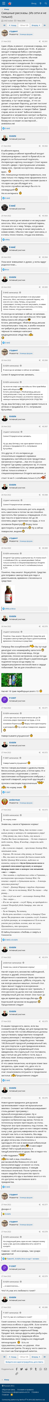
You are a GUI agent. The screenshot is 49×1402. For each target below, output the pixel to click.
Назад (13, 25)
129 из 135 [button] (24, 25)
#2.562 (45, 146)
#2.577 (45, 1204)
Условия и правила (25, 1389)
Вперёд (35, 25)
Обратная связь (8, 1389)
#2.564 (45, 257)
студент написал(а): (11, 432)
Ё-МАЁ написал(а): (10, 292)
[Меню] (4, 3)
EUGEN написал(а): (11, 365)
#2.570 (45, 626)
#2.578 (45, 1232)
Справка (35, 1392)
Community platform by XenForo (23, 1400)
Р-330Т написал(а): (11, 758)
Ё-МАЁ (12, 205)
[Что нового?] (40, 3)
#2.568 (45, 495)
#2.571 (45, 708)
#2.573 (45, 810)
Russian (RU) (9, 1385)
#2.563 (45, 216)
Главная (5, 1394)
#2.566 (45, 360)
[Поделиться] (39, 41)
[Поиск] (45, 3)
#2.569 (45, 548)
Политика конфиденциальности (16, 1392)
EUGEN (12, 136)
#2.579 (45, 1276)
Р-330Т (12, 697)
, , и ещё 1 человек (23, 1259)
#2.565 (45, 287)
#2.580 (45, 1307)
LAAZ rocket (8, 20)
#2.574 (45, 957)
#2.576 (45, 1098)
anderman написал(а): (12, 963)
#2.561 (45, 41)
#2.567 (45, 426)
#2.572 (45, 752)
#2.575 (45, 1021)
